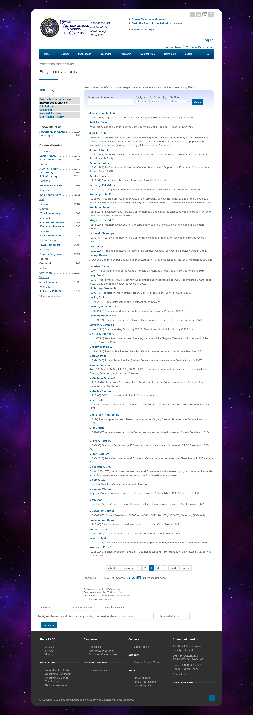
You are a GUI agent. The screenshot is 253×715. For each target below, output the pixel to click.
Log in (208, 40)
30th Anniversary (50, 235)
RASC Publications (145, 681)
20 (133, 577)
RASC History (46, 90)
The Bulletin (52, 681)
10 (128, 577)
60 (144, 577)
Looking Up (46, 135)
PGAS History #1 (49, 244)
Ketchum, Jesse (99, 207)
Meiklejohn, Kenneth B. (104, 414)
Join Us (49, 646)
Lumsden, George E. (102, 324)
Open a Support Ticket (147, 662)
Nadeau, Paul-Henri (101, 519)
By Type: (141, 97)
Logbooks (45, 109)
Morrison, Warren (100, 488)
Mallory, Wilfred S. (100, 346)
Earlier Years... (48, 155)
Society (65, 54)
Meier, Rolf (96, 400)
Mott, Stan (95, 499)
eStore (188, 54)
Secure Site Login (143, 29)
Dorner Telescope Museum (148, 19)
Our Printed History (51, 116)
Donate (48, 54)
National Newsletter (56, 685)
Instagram (204, 14)
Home (43, 63)
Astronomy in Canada (53, 131)
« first (111, 568)
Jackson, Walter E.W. (102, 113)
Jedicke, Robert (99, 133)
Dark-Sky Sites (141, 23)
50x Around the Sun (51, 222)
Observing (105, 54)
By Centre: (176, 97)
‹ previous (126, 568)
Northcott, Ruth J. (100, 547)
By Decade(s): (158, 97)
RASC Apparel (142, 677)
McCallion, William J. (102, 377)
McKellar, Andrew (100, 390)
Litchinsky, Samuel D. (103, 288)
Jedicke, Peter (98, 122)
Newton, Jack (97, 538)
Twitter (198, 14)
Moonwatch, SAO (100, 466)
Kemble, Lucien (99, 175)
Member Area (147, 54)
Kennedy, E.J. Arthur (102, 185)
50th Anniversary (50, 159)
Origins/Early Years (51, 254)
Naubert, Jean (98, 529)
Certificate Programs (101, 650)
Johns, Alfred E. (99, 149)
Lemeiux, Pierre (99, 266)
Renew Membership (201, 46)
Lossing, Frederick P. (102, 315)
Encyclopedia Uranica (53, 102)
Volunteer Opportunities (103, 654)
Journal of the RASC (57, 669)
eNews (178, 23)
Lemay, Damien (99, 255)
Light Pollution (161, 23)
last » (186, 568)
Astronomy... (47, 172)
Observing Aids (143, 685)
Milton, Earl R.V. (99, 453)
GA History (46, 106)
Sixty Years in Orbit (51, 185)
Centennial (46, 272)
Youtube (211, 14)
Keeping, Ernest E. (101, 162)
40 (139, 577)
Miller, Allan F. (98, 427)
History (69, 63)
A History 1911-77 (50, 291)
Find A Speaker (98, 669)
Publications (84, 54)
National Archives (50, 113)
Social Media (141, 646)
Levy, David (96, 275)
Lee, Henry (96, 246)
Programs (126, 54)
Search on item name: (101, 97)
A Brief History (48, 168)
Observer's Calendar (57, 677)
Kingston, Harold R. (101, 220)
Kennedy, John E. (100, 194)
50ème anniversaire (51, 226)
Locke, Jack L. (98, 297)
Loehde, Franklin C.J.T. (104, 306)
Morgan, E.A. (97, 479)
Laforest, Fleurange (101, 233)
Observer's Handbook (58, 673)
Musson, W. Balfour (101, 510)
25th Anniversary (50, 213)
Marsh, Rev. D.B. (99, 364)
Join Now (175, 46)
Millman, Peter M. (100, 440)
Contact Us (170, 54)
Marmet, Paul (97, 355)
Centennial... (47, 263)
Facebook (192, 14)
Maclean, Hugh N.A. (101, 333)
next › (174, 568)
